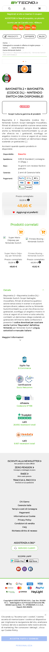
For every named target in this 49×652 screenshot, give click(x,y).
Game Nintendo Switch (12, 50)
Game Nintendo (18, 48)
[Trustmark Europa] (29, 379)
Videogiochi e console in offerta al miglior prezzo (22, 45)
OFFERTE (29, 36)
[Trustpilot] (24, 416)
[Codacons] (24, 397)
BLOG (42, 36)
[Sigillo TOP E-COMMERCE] (24, 359)
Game (5, 48)
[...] (25, 141)
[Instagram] (24, 568)
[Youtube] (18, 568)
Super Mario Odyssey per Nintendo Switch (13, 254)
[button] (23, 61)
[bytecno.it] (24, 3)
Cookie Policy (11, 630)
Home (5, 43)
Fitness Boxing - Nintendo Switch (36, 254)
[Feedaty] (24, 434)
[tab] (24, 290)
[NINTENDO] (24, 107)
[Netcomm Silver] (19, 379)
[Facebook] (30, 568)
